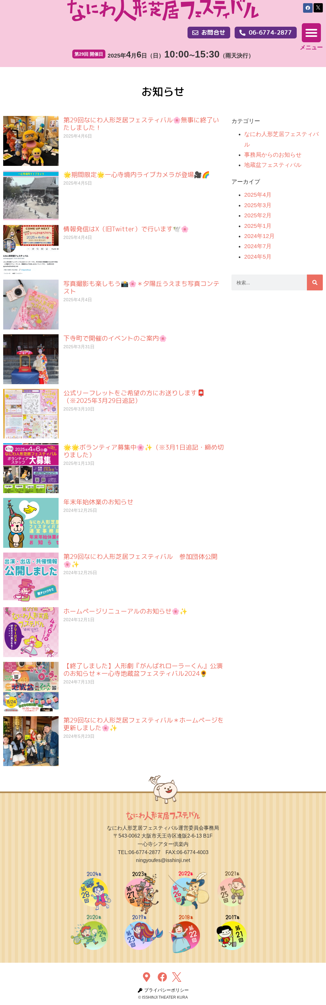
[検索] (315, 282)
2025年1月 (258, 226)
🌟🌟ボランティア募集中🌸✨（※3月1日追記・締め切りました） (143, 451)
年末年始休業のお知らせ (98, 501)
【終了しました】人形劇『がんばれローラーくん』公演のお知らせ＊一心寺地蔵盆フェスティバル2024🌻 (143, 669)
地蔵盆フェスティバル (272, 165)
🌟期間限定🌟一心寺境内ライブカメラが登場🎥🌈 (136, 174)
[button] (311, 32)
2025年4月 (258, 195)
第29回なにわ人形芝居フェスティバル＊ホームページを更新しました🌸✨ (143, 724)
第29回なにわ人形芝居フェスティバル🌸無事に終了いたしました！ (141, 123)
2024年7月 (258, 246)
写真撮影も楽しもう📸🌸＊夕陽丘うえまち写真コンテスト (141, 287)
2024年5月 (258, 257)
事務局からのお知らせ (272, 155)
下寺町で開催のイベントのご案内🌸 (115, 338)
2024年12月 (259, 236)
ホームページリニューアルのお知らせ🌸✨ (125, 611)
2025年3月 (258, 205)
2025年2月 (258, 215)
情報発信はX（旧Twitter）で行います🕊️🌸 (126, 228)
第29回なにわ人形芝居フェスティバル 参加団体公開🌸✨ (140, 560)
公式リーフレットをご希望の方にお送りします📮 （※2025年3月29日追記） (134, 396)
